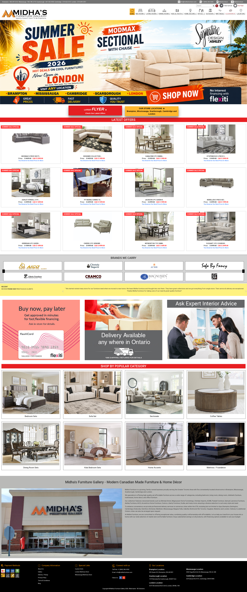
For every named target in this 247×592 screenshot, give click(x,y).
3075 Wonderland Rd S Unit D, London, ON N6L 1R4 (164, 586)
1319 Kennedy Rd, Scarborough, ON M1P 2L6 (162, 579)
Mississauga (238, 490)
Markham (159, 509)
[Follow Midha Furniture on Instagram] (123, 577)
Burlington (234, 506)
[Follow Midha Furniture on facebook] (120, 577)
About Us (41, 569)
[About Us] (206, 329)
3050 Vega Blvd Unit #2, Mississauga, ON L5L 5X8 (201, 572)
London (149, 492)
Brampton (229, 490)
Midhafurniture (223, 2)
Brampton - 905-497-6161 (10, 2)
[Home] (24, 14)
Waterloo (217, 509)
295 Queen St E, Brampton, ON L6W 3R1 (161, 572)
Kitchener (152, 509)
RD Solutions (141, 588)
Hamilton (144, 509)
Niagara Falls (178, 509)
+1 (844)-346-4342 (207, 2)
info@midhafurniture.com (188, 2)
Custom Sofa (79, 569)
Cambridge (139, 492)
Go (217, 6)
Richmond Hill (195, 509)
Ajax (220, 506)
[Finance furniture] (41, 330)
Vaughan (210, 509)
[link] (154, 10)
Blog (39, 583)
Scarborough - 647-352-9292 (45, 2)
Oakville (186, 509)
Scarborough (129, 492)
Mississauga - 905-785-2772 (27, 2)
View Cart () (227, 5)
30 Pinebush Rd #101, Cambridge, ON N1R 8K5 (200, 579)
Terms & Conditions (44, 580)
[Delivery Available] (123, 330)
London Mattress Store (82, 572)
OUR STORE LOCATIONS (152, 111)
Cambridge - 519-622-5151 (63, 2)
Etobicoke (137, 509)
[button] (140, 12)
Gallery (40, 572)
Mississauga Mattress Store (83, 575)
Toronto (203, 509)
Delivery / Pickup (43, 575)
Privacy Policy (42, 577)
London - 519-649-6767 (79, 2)
